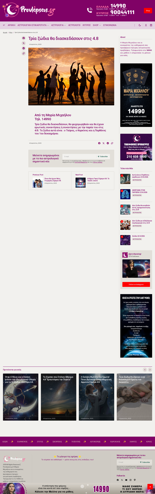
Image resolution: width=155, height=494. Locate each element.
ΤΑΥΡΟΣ (151, 442)
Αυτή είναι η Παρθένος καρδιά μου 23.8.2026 (140, 176)
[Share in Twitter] (23, 43)
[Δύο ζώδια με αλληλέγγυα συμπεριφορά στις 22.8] (125, 225)
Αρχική (5, 32)
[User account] (146, 25)
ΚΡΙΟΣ (135, 442)
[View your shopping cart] (151, 25)
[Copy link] (23, 53)
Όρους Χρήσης (97, 162)
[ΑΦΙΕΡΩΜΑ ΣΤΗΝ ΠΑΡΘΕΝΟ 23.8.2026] (125, 194)
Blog (10, 32)
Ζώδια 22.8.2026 (138, 236)
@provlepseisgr (135, 254)
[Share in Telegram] (23, 48)
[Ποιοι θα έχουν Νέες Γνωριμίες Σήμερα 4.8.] (49, 181)
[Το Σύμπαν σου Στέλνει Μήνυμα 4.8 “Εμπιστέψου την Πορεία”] (58, 397)
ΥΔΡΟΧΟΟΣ (101, 442)
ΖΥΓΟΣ (26, 442)
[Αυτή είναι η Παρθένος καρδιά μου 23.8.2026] (125, 179)
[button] (4, 25)
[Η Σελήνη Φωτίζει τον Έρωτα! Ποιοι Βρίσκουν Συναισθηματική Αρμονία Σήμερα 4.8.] (96, 397)
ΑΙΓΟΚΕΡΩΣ (81, 442)
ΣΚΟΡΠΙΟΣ (43, 442)
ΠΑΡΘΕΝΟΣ (9, 442)
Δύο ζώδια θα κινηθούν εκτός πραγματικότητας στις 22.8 (141, 207)
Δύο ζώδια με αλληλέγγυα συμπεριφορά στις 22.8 (142, 222)
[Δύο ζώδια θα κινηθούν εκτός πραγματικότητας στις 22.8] (125, 209)
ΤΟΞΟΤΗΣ (62, 442)
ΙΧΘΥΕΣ (119, 442)
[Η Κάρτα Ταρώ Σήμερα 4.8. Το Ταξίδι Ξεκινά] (92, 181)
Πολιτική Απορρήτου (81, 162)
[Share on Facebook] (23, 38)
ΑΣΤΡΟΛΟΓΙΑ (137, 180)
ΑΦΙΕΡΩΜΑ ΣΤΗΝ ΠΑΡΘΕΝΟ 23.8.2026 (139, 191)
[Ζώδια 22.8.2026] (125, 240)
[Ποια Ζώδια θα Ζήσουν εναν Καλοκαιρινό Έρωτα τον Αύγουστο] (134, 397)
